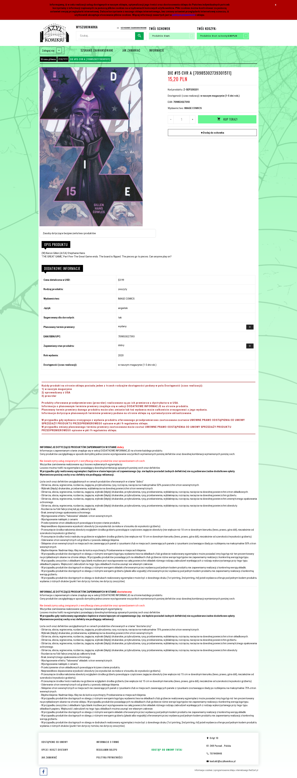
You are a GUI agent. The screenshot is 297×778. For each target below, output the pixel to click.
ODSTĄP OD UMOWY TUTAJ (166, 749)
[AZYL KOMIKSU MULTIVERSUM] (54, 32)
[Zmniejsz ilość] (171, 119)
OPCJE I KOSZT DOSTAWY (54, 749)
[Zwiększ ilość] (192, 119)
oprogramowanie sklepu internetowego (231, 770)
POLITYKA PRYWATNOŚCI (109, 757)
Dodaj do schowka (213, 132)
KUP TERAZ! (230, 119)
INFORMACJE (156, 50)
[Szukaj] (139, 36)
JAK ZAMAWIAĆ (131, 50)
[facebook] (43, 771)
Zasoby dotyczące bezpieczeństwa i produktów (69, 233)
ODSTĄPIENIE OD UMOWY (54, 742)
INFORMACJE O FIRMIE (107, 742)
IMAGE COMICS (193, 108)
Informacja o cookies (203, 770)
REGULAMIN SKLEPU (106, 749)
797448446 (215, 753)
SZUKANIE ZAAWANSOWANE (97, 50)
